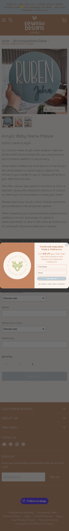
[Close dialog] (66, 245)
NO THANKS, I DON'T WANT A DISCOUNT (52, 284)
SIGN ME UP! (51, 278)
